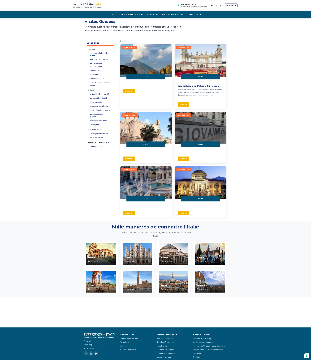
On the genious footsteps (203, 342)
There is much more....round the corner (208, 350)
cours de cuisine (96, 138)
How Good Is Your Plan (132, 14)
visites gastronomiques (99, 134)
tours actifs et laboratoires (100, 110)
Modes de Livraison (164, 357)
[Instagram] (91, 353)
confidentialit (162, 346)
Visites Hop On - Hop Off (99, 94)
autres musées (95, 74)
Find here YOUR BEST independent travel (209, 346)
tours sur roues (96, 102)
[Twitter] (96, 353)
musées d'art (95, 70)
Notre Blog (88, 345)
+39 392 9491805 (188, 4)
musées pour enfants (98, 78)
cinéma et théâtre (97, 147)
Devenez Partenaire (128, 350)
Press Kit (87, 341)
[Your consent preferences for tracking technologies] (306, 355)
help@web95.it (199, 353)
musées (91, 49)
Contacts (196, 357)
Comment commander (165, 350)
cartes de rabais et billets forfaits (99, 54)
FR (214, 5)
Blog (199, 14)
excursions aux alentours (100, 106)
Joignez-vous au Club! (129, 338)
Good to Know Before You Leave (177, 14)
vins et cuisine (94, 129)
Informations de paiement (166, 353)
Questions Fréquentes (165, 342)
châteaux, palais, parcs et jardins (100, 84)
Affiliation (123, 346)
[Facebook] (86, 353)
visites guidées (95, 125)
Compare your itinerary (202, 338)
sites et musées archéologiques (96, 65)
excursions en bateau (98, 121)
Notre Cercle (89, 348)
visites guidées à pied (98, 98)
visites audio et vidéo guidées (98, 115)
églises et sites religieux (99, 60)
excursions (93, 90)
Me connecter (231, 5)
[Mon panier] (221, 5)
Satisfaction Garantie (165, 338)
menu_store (152, 14)
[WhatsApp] (178, 5)
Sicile (112, 14)
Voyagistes (124, 342)
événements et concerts (98, 142)
